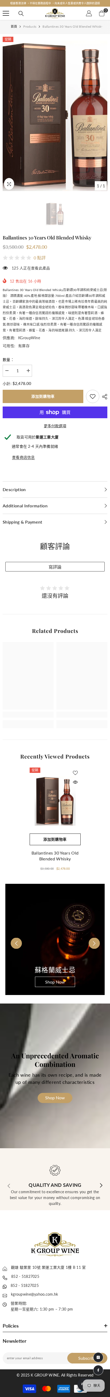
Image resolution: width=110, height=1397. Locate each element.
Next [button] (90, 939)
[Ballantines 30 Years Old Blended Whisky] (55, 801)
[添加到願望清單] (75, 773)
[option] (55, 3)
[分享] (103, 396)
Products (29, 26)
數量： (8, 359)
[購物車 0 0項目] (102, 13)
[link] (92, 396)
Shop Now (55, 981)
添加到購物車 (43, 396)
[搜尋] (21, 13)
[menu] (6, 13)
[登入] (89, 13)
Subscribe (87, 1358)
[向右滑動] (101, 1185)
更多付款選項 (55, 426)
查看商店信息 (23, 457)
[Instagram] (98, 1357)
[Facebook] (98, 1370)
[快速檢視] (75, 782)
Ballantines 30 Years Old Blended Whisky (55, 855)
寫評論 (55, 567)
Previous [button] (12, 939)
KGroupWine (29, 337)
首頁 (14, 26)
